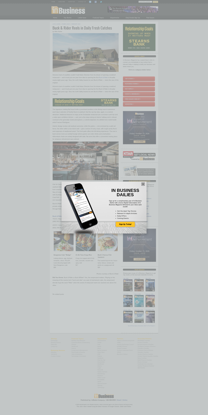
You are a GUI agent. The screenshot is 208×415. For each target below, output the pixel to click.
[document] (104, 207)
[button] (143, 184)
